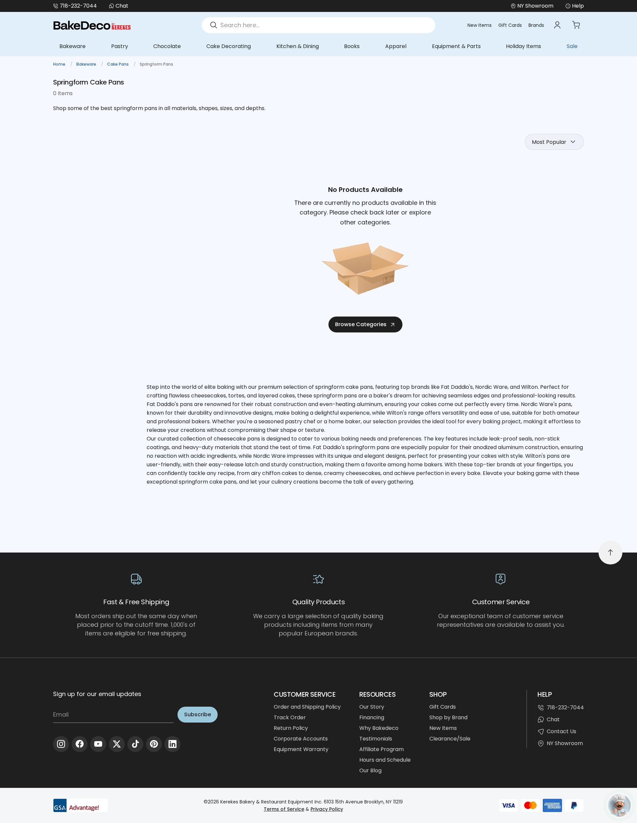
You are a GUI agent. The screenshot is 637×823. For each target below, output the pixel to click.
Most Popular (549, 142)
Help (578, 6)
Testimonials (375, 738)
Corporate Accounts (301, 738)
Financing (371, 717)
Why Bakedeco (378, 728)
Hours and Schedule (385, 760)
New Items (479, 25)
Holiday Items (523, 46)
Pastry (119, 46)
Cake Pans (118, 64)
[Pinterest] (154, 744)
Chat (121, 6)
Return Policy (291, 728)
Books (352, 46)
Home (59, 64)
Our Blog (370, 770)
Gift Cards (510, 25)
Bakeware (72, 46)
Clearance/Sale (449, 738)
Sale (572, 46)
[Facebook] (80, 744)
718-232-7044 (78, 6)
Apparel (395, 46)
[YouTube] (98, 744)
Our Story (371, 707)
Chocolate (167, 46)
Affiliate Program (381, 749)
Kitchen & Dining (297, 46)
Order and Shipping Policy (307, 707)
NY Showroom (565, 743)
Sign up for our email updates (97, 694)
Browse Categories (361, 324)
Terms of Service (284, 809)
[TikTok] (135, 744)
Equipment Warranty (301, 749)
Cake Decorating (228, 46)
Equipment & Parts (456, 46)
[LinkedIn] (172, 744)
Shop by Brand (448, 717)
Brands (536, 25)
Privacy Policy (327, 809)
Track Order (290, 717)
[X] (117, 744)
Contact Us (561, 731)
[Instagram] (61, 744)
